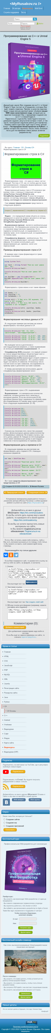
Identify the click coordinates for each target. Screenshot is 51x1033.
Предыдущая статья (15, 492)
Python (7, 702)
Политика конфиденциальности (25, 1027)
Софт (6, 734)
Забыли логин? (25, 29)
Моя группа (35, 800)
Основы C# (29, 147)
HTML (6, 656)
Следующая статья (36, 492)
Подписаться (18, 772)
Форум (6, 738)
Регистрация (25, 26)
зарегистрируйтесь (28, 637)
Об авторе (16, 8)
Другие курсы (25, 932)
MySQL (7, 675)
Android (7, 720)
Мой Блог (38, 8)
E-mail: (15, 919)
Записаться (25, 993)
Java (6, 697)
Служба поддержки (11, 12)
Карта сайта (9, 743)
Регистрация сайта (11, 688)
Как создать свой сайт (35, 602)
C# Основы (11, 711)
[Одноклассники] (11, 555)
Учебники (8, 725)
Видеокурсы (27, 8)
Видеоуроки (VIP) (11, 752)
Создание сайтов (13, 819)
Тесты (23, 12)
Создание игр (11, 823)
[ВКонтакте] (6, 555)
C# (5, 706)
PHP (6, 670)
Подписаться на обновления (30, 532)
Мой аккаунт (19, 800)
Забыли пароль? (25, 27)
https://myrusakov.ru (35, 503)
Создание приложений (15, 826)
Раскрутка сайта (10, 693)
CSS (6, 661)
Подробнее (44, 136)
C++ (5, 716)
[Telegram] (16, 555)
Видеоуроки (9, 729)
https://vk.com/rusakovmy (25, 520)
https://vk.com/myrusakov (31, 512)
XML (6, 679)
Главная (7, 8)
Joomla (7, 684)
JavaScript (8, 665)
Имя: (14, 923)
